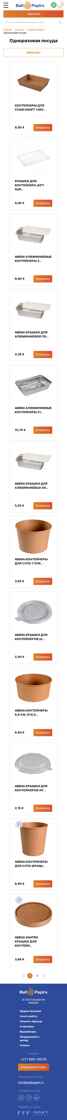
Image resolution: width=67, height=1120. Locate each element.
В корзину (43, 127)
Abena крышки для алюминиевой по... (32, 334)
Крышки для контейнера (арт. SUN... (30, 185)
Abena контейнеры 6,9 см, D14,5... (31, 712)
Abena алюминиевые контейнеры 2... (33, 259)
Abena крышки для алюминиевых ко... (32, 485)
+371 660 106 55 (33, 1059)
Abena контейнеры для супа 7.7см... (31, 561)
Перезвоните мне (33, 1067)
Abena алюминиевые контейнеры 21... (33, 410)
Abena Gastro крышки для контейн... (26, 941)
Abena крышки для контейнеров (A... (31, 637)
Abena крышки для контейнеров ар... (31, 788)
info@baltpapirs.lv (31, 1083)
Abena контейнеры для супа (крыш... (31, 864)
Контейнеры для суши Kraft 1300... (30, 107)
